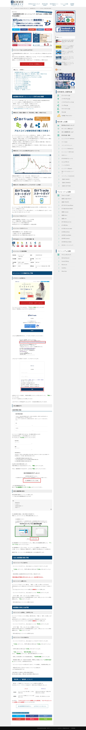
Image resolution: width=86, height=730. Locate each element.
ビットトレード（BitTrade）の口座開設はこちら (32, 64)
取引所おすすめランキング (34, 4)
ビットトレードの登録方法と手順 (22, 85)
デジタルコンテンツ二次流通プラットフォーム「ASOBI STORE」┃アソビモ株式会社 (68, 47)
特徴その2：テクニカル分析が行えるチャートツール (28, 75)
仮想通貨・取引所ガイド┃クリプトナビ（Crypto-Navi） (52, 728)
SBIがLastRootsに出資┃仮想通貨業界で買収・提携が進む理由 (67, 41)
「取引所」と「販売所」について (22, 89)
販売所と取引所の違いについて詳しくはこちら (24, 108)
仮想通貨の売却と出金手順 (21, 88)
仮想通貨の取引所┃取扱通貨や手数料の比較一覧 (21, 712)
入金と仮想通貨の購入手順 (21, 86)
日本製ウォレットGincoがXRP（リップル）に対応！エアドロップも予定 (68, 52)
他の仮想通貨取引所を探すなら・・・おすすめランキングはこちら (32, 706)
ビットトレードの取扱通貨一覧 (23, 81)
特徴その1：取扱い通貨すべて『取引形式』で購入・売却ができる (31, 74)
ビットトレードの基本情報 (22, 83)
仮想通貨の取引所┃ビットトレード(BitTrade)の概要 (27, 72)
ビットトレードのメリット (22, 78)
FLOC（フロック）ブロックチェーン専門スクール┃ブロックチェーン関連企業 (68, 58)
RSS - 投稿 (59, 69)
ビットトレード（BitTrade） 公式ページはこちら (32, 302)
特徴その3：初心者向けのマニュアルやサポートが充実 (29, 77)
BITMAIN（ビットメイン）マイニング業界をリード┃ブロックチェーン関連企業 (68, 63)
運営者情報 (73, 728)
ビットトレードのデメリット (22, 80)
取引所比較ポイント (54, 4)
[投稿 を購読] (56, 69)
